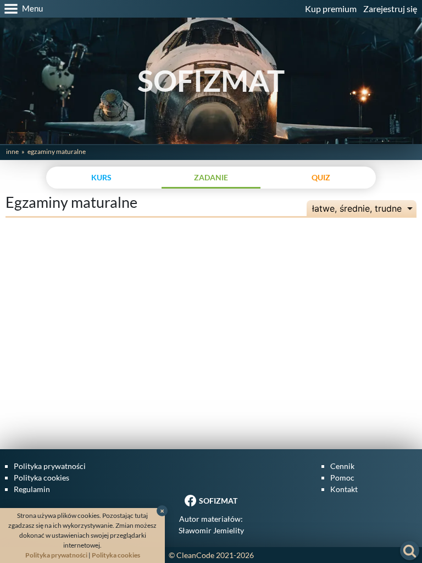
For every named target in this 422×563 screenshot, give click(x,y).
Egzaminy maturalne (56, 151)
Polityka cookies (41, 477)
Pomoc (342, 477)
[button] (21, 9)
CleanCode (195, 555)
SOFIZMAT (211, 80)
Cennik (342, 466)
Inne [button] (12, 151)
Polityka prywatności (50, 466)
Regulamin (32, 489)
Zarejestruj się (390, 8)
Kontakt (344, 489)
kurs (101, 177)
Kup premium (331, 8)
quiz (321, 177)
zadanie (211, 177)
